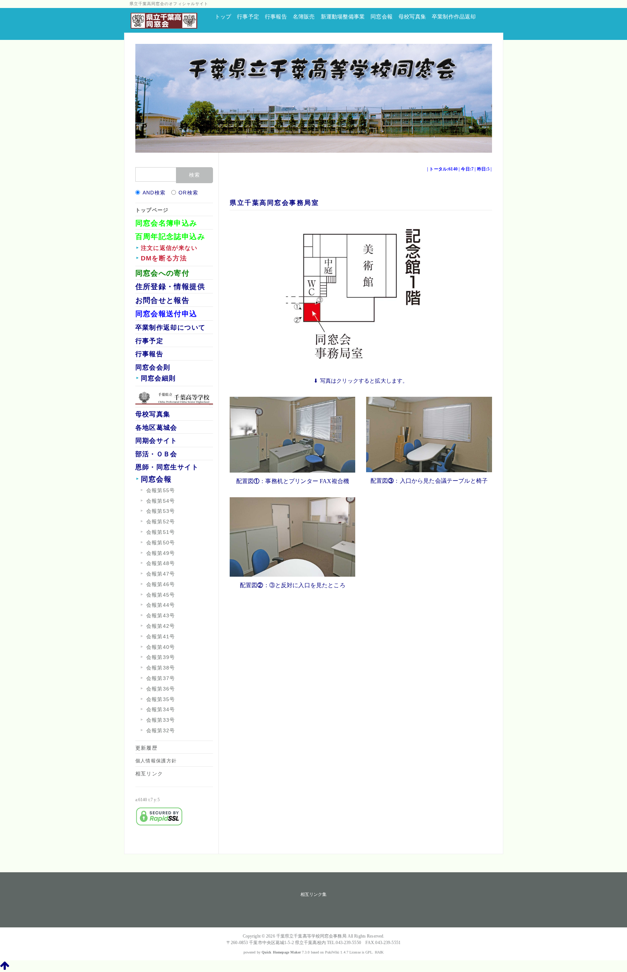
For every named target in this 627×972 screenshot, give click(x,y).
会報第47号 (160, 574)
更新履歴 (146, 748)
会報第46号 (160, 584)
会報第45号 (160, 595)
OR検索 (188, 192)
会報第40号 (160, 647)
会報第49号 (160, 553)
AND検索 (154, 192)
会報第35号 (160, 699)
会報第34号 (160, 709)
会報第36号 (160, 689)
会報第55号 (160, 490)
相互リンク (149, 774)
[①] (292, 434)
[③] (429, 434)
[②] (292, 536)
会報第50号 (160, 542)
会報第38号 (160, 668)
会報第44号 (160, 605)
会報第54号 (160, 501)
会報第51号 (160, 532)
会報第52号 (160, 521)
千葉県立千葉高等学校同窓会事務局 (311, 936)
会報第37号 (160, 678)
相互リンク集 (313, 894)
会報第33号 (160, 720)
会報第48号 (160, 563)
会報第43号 (160, 615)
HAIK (379, 952)
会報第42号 (160, 626)
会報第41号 (160, 636)
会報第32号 (160, 730)
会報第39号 (160, 657)
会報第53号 (160, 511)
